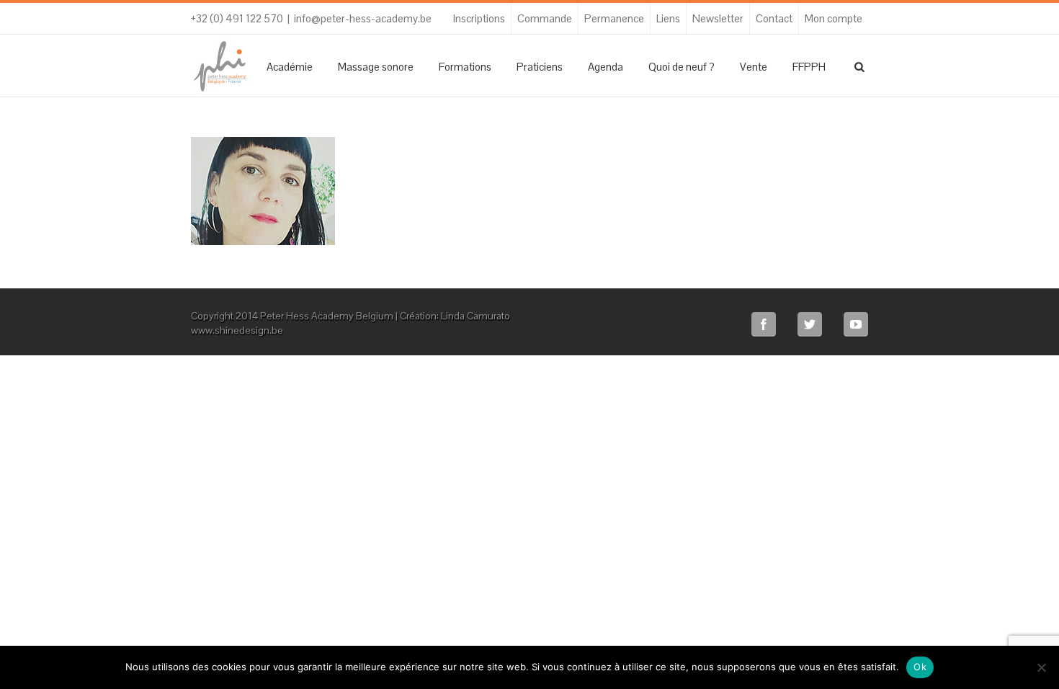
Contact (774, 18)
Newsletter (717, 18)
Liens (668, 18)
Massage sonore (376, 67)
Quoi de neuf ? (681, 67)
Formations (465, 67)
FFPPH (809, 67)
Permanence (614, 18)
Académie (290, 67)
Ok (919, 666)
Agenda (605, 67)
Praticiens (540, 67)
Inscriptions (479, 18)
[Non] (1041, 667)
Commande (544, 18)
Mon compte (833, 18)
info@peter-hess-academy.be (363, 18)
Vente (753, 67)
